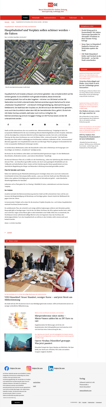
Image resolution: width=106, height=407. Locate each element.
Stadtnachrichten (50, 18)
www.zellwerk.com (85, 390)
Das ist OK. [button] (17, 402)
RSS (80, 402)
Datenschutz (91, 402)
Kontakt (84, 402)
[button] (8, 125)
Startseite (7, 22)
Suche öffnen (82, 17)
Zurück (9, 232)
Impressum (99, 402)
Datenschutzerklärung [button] (9, 397)
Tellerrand (73, 18)
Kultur (62, 18)
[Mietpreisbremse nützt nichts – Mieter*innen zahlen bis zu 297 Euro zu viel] (18, 321)
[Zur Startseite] (53, 6)
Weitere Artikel (13, 241)
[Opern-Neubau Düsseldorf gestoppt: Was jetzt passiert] (18, 342)
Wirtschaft (35, 18)
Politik (25, 18)
